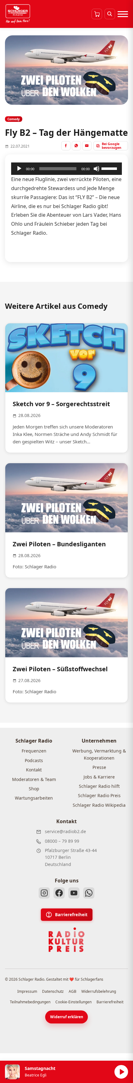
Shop (34, 789)
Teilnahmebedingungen (30, 1002)
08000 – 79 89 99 (62, 841)
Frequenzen (34, 751)
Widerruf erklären (66, 1016)
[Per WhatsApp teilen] (76, 145)
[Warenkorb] (97, 14)
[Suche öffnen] (110, 14)
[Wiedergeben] (19, 169)
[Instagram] (44, 893)
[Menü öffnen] (123, 14)
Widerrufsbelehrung (98, 991)
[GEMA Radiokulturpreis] (66, 939)
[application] (66, 168)
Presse (99, 767)
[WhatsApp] (88, 893)
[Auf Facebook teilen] (66, 145)
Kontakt (34, 770)
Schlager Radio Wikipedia (99, 805)
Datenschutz (53, 991)
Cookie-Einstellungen (73, 1002)
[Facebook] (59, 893)
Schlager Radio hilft (99, 786)
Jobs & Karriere (99, 777)
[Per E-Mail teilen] (87, 145)
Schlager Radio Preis (99, 795)
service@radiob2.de (65, 831)
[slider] (110, 168)
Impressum (27, 991)
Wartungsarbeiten (34, 798)
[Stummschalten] (96, 169)
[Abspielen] (121, 1072)
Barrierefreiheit (71, 914)
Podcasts (34, 760)
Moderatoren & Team (34, 779)
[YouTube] (73, 893)
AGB (72, 991)
